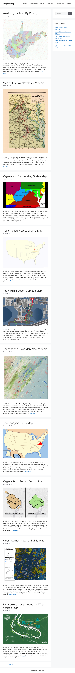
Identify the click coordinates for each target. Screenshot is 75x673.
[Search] (70, 13)
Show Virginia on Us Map (18, 423)
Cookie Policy (50, 3)
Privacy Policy (34, 3)
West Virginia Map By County (20, 13)
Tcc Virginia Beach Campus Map (22, 290)
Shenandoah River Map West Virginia (25, 348)
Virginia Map (8, 4)
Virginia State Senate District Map (23, 481)
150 (9, 664)
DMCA (42, 3)
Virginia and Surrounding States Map (25, 176)
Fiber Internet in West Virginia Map (23, 540)
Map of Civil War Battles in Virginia (23, 82)
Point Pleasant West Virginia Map (22, 230)
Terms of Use (60, 3)
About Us (25, 3)
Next (14, 664)
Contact (69, 3)
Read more (6, 166)
